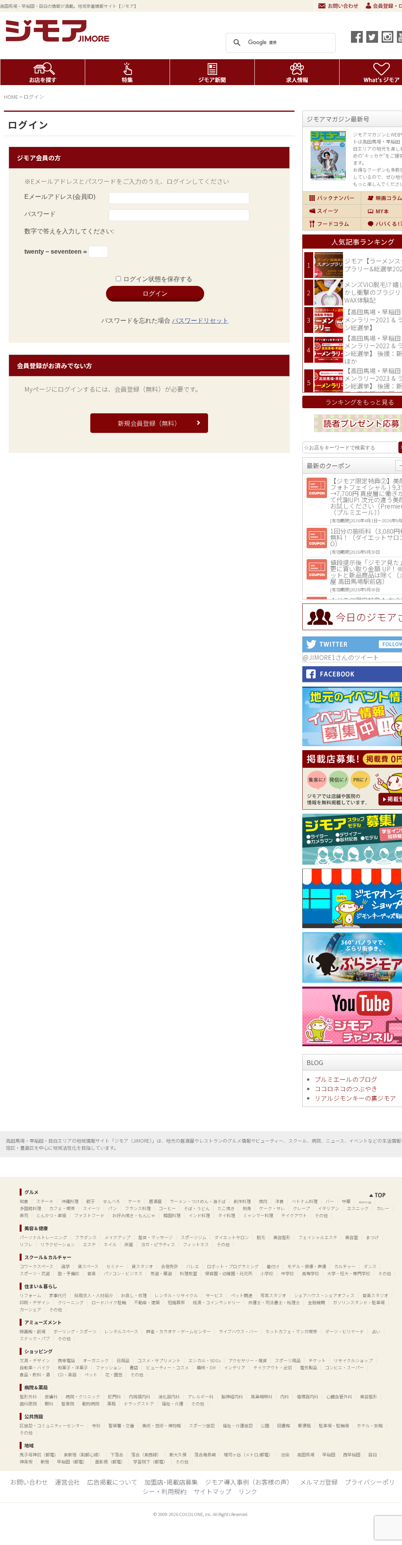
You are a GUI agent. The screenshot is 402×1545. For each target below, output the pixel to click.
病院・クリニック (83, 1396)
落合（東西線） (146, 1454)
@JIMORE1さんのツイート (341, 657)
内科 (284, 1396)
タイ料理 (226, 1215)
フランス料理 (138, 1208)
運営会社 (67, 1482)
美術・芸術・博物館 (161, 1425)
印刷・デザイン (35, 1302)
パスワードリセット (200, 320)
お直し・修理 (134, 1295)
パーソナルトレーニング (43, 1237)
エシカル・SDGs (204, 1360)
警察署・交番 (121, 1425)
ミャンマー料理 (258, 1215)
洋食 (279, 1201)
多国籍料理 (30, 1208)
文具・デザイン (35, 1360)
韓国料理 (172, 1215)
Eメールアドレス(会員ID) (59, 196)
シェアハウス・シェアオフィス (324, 1295)
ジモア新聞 (212, 72)
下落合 (116, 1454)
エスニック (358, 1208)
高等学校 (310, 1273)
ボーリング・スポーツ (75, 1331)
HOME (11, 96)
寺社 (96, 1425)
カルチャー (345, 1266)
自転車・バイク (35, 1367)
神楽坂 (26, 1461)
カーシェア (30, 1309)
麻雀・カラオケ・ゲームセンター (178, 1331)
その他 (321, 1215)
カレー (382, 1208)
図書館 (283, 1425)
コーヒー (167, 1208)
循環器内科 (307, 1396)
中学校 (287, 1273)
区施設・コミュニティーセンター (52, 1425)
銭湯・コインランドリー (216, 1302)
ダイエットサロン (231, 1237)
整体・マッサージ (155, 1237)
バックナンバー (332, 198)
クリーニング (71, 1302)
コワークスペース (36, 1266)
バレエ (192, 1266)
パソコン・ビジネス (123, 1273)
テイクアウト (294, 1215)
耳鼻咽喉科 (261, 1396)
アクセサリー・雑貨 (247, 1360)
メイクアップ (117, 1237)
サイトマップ (212, 1491)
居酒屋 (155, 1201)
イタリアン (328, 1208)
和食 (24, 1201)
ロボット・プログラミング (233, 1266)
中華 (346, 1201)
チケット (317, 1360)
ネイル (110, 1244)
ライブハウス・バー (238, 1331)
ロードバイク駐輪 (108, 1302)
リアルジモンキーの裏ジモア (355, 1098)
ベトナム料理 (305, 1201)
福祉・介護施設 (238, 1425)
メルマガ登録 (319, 1482)
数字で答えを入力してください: (69, 231)
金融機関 (316, 1302)
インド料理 (199, 1215)
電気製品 (308, 1367)
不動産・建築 (147, 1302)
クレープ (301, 1208)
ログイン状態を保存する (157, 279)
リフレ (26, 1244)
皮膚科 (51, 1396)
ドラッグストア (139, 1403)
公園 (265, 1425)
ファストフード (89, 1215)
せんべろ (111, 1201)
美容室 (351, 1237)
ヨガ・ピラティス (158, 1244)
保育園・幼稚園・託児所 (228, 1273)
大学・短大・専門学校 (348, 1273)
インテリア (234, 1367)
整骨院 (67, 1403)
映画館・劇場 (33, 1331)
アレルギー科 (201, 1396)
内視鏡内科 (139, 1396)
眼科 (49, 1403)
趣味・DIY (206, 1367)
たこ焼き (226, 1208)
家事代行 (57, 1295)
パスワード (40, 214)
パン (112, 1208)
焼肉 (263, 1201)
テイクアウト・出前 (272, 1367)
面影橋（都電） (110, 1461)
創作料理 (242, 1201)
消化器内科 (169, 1396)
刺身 (247, 1208)
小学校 (266, 1273)
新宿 (44, 1461)
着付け (273, 1266)
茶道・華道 (161, 1273)
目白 (372, 1454)
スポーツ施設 (202, 1425)
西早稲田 (351, 1454)
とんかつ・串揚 (51, 1215)
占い (376, 1331)
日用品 (123, 1360)
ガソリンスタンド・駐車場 (359, 1302)
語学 (65, 1266)
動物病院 (90, 1403)
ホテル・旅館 (370, 1425)
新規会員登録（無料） (149, 423)
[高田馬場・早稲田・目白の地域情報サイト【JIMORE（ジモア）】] (59, 39)
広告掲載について (112, 1482)
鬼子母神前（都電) (38, 1454)
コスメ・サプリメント (159, 1360)
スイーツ (332, 211)
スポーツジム (193, 1237)
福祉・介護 (172, 1403)
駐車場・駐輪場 (334, 1425)
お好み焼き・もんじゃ (133, 1215)
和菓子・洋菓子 (73, 1367)
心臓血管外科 (339, 1396)
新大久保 (177, 1454)
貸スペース (88, 1266)
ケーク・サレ (272, 1208)
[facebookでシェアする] (357, 37)
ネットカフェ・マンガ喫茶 (291, 1331)
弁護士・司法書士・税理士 (274, 1302)
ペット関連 (241, 1295)
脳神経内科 (232, 1396)
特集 (127, 72)
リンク (247, 1491)
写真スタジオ (273, 1295)
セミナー (115, 1266)
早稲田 (328, 1454)
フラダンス (86, 1237)
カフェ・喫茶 (62, 1208)
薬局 (111, 1403)
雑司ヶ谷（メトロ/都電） (248, 1454)
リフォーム (30, 1295)
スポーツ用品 (288, 1360)
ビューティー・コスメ (167, 1367)
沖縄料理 (70, 1201)
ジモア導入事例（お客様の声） (249, 1482)
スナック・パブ (35, 1338)
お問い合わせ (338, 6)
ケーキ (134, 1201)
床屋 (128, 1244)
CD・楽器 (67, 1374)
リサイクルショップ (353, 1360)
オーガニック (96, 1360)
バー (329, 1201)
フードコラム (332, 224)
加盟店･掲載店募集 (171, 1482)
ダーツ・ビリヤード (344, 1331)
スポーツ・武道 (35, 1273)
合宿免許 (169, 1266)
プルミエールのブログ (345, 1079)
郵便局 (304, 1425)
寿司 (24, 1215)
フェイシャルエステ (317, 1237)
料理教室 (188, 1273)
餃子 (90, 1201)
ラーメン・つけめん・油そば (198, 1201)
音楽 (91, 1273)
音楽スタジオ (375, 1295)
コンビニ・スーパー (344, 1367)
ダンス (370, 1266)
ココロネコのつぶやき (345, 1088)
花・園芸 (113, 1374)
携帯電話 (66, 1360)
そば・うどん (197, 1208)
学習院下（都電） (150, 1461)
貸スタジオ (142, 1266)
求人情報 (297, 72)
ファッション (109, 1367)
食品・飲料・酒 (35, 1374)
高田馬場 (305, 1454)
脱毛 (261, 1237)
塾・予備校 (68, 1273)
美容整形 (282, 1237)
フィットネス (196, 1244)
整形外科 (28, 1396)
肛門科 (114, 1396)
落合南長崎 (205, 1454)
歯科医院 (28, 1403)
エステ (89, 1244)
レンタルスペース (121, 1331)
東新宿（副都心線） (83, 1454)
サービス (214, 1295)
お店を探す (42, 72)
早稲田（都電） (72, 1461)
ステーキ (44, 1201)
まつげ (372, 1237)
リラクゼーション (57, 1244)
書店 (134, 1367)
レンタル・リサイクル (176, 1295)
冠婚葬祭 (176, 1302)
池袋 (285, 1454)
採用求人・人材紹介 (93, 1295)
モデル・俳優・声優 (306, 1266)
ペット (90, 1374)
